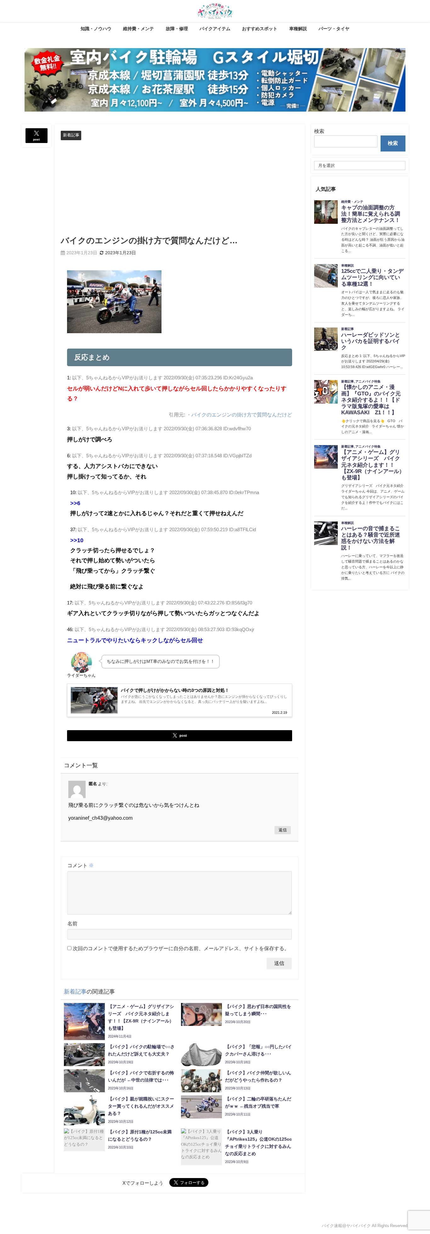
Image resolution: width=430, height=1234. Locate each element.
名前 (72, 923)
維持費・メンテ (138, 28)
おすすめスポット (259, 28)
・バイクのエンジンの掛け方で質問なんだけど (239, 414)
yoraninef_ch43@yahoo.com (100, 817)
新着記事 (71, 135)
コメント (80, 865)
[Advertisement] (179, 187)
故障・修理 (177, 28)
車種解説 (298, 28)
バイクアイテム (215, 28)
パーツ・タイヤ (334, 28)
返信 (283, 830)
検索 (319, 131)
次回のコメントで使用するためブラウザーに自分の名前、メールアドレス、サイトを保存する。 (181, 948)
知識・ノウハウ (96, 28)
